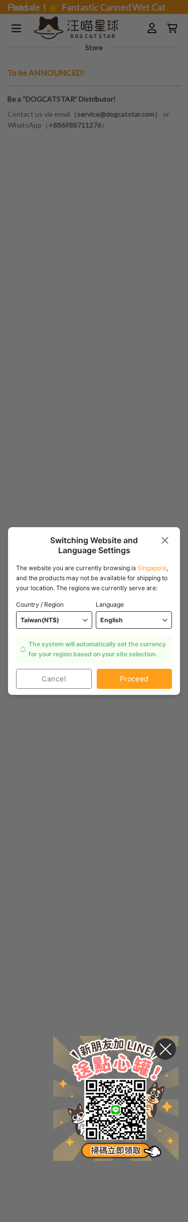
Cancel (54, 678)
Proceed (134, 678)
